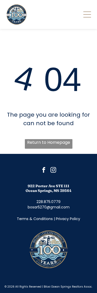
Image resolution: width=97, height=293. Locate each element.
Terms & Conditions (35, 218)
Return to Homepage (48, 142)
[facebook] (44, 170)
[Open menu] (87, 14)
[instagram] (53, 170)
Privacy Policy (68, 218)
